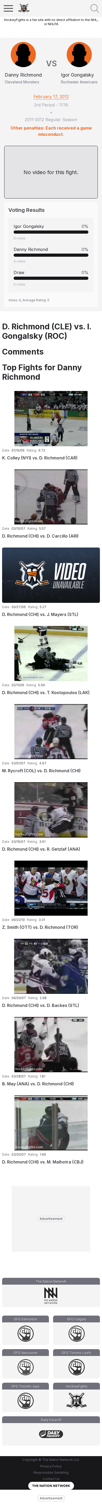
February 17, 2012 (51, 96)
